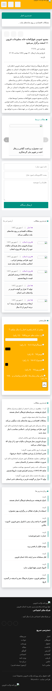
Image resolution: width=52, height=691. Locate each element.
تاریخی (47, 658)
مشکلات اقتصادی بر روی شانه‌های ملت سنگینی (31, 23)
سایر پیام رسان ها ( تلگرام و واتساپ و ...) (26, 376)
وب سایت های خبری (34, 335)
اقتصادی (47, 654)
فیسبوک (39, 360)
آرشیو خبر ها (8, 221)
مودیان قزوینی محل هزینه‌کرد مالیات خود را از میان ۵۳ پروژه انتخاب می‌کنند (18, 249)
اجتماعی (23, 654)
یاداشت (47, 647)
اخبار (48, 636)
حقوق (48, 644)
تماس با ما (46, 665)
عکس (48, 661)
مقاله (24, 647)
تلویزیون (38, 370)
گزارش (47, 651)
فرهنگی (47, 640)
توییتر (40, 354)
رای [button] (44, 385)
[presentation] (45, 139)
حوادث (23, 640)
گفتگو (24, 651)
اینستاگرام (38, 345)
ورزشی (23, 644)
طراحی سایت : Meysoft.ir (40, 679)
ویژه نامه (22, 658)
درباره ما (23, 661)
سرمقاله (23, 636)
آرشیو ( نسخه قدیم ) (18, 665)
